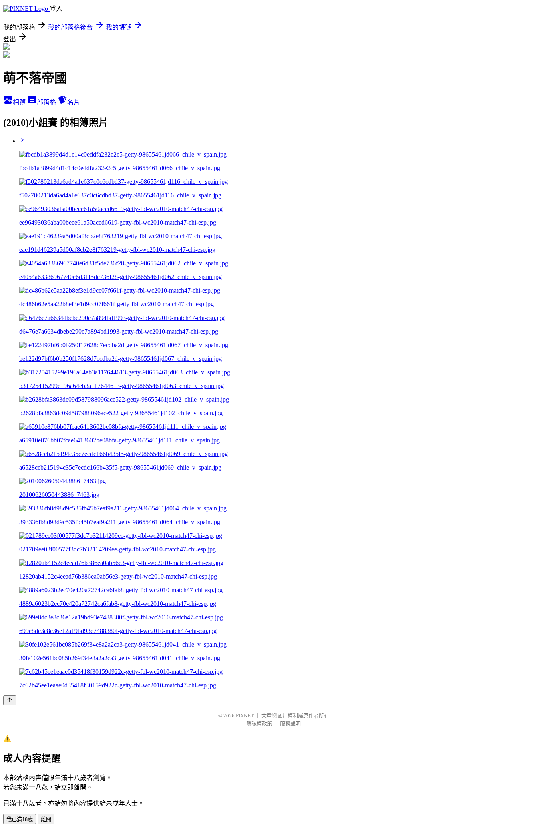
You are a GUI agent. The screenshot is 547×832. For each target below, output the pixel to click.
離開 (46, 819)
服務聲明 (290, 724)
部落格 (47, 102)
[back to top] (9, 700)
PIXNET (245, 716)
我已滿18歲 (19, 819)
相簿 (20, 102)
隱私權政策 (259, 724)
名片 (73, 102)
